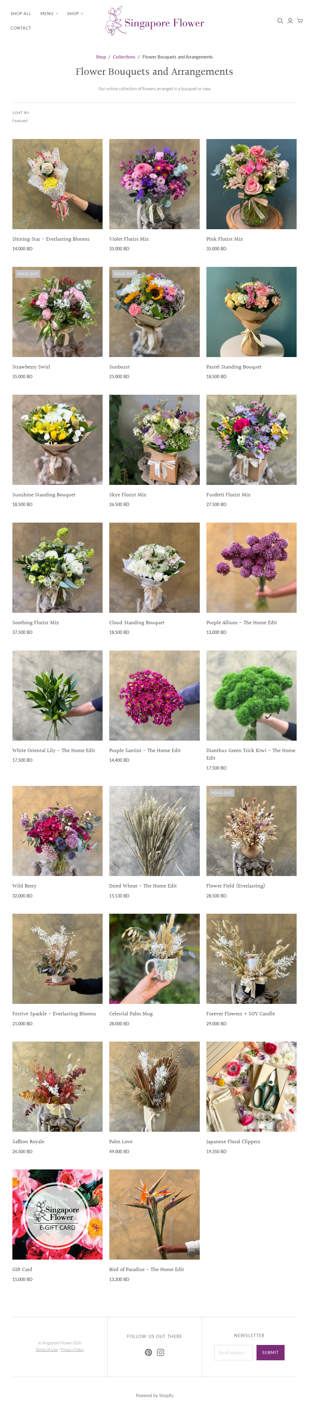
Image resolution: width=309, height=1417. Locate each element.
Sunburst (119, 367)
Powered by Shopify (154, 1395)
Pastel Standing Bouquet (234, 367)
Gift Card (22, 1269)
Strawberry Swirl (31, 367)
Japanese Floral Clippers (233, 1141)
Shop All (21, 13)
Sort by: (21, 112)
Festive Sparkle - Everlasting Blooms (54, 1014)
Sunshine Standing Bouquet (43, 495)
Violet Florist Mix (129, 239)
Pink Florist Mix (224, 239)
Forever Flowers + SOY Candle (240, 1014)
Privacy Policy (72, 1350)
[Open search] (280, 21)
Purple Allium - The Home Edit (241, 622)
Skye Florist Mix (127, 495)
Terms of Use (47, 1350)
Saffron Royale (28, 1141)
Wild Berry (24, 886)
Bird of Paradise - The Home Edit (146, 1269)
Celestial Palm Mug (131, 1014)
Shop (73, 13)
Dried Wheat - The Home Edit (143, 886)
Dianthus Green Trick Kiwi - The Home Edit (250, 754)
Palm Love (120, 1141)
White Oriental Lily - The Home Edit (53, 750)
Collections (124, 56)
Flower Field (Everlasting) (235, 886)
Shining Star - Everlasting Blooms (51, 239)
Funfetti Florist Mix (228, 495)
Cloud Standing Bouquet (136, 622)
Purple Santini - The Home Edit (145, 750)
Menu (47, 13)
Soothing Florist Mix (35, 622)
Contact (21, 28)
